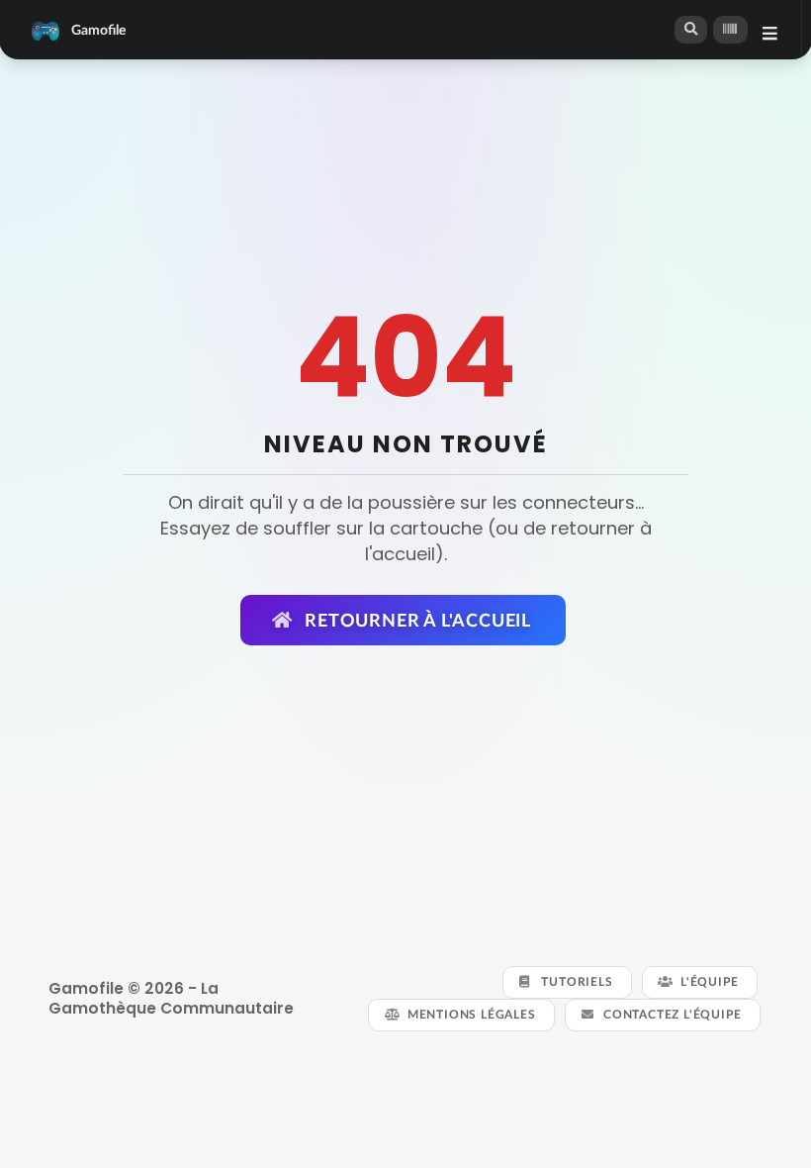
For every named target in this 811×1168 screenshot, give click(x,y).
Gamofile (98, 29)
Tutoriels (575, 981)
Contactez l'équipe (670, 1014)
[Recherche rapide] (691, 29)
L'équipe (707, 981)
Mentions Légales (470, 1014)
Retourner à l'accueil (415, 620)
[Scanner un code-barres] (730, 30)
